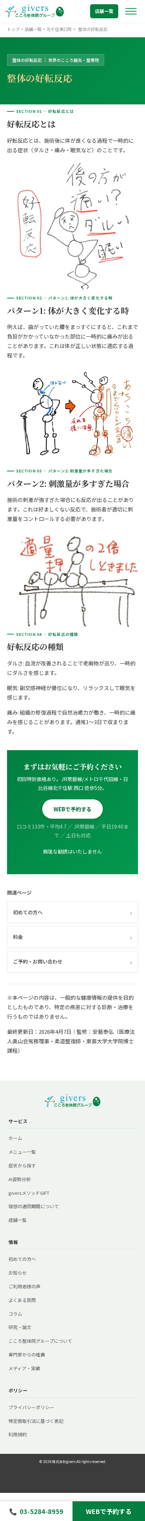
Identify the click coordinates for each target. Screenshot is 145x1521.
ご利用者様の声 (24, 1286)
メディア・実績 (24, 1368)
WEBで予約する (72, 809)
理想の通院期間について (33, 1206)
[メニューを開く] (130, 11)
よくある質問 (22, 1300)
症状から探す (22, 1165)
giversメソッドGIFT (28, 1193)
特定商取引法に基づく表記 (35, 1421)
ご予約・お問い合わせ (72, 961)
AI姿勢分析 (19, 1179)
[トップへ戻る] (35, 11)
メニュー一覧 (22, 1151)
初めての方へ (72, 912)
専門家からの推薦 (26, 1354)
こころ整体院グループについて (40, 1341)
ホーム (15, 1138)
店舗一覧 (104, 11)
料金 (72, 936)
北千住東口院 (59, 29)
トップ (13, 29)
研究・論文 (19, 1327)
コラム (15, 1313)
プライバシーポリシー (31, 1407)
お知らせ (17, 1272)
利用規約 (17, 1434)
